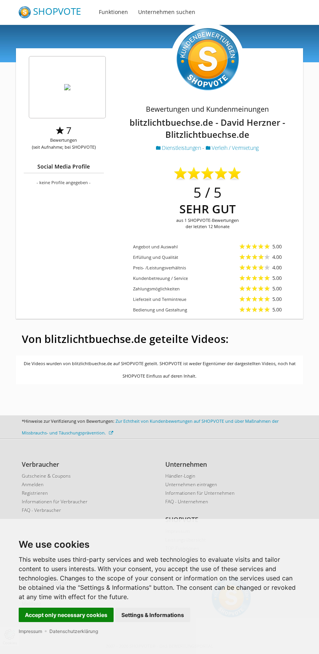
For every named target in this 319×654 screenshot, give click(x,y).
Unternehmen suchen (166, 12)
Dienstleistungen (181, 147)
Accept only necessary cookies (66, 615)
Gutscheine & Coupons (46, 476)
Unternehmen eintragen (191, 484)
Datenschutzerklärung (73, 631)
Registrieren (35, 493)
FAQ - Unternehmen (186, 501)
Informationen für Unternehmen (200, 493)
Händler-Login (180, 476)
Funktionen (113, 12)
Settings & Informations (152, 615)
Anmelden (33, 484)
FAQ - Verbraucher (41, 510)
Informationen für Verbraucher (55, 501)
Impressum (30, 631)
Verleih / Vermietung (234, 147)
